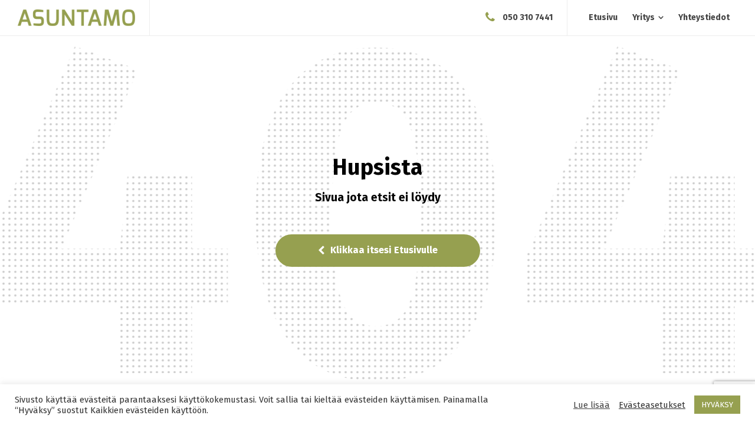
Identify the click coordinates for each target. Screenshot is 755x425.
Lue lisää (591, 405)
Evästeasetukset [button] (652, 405)
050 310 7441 (528, 17)
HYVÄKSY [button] (717, 404)
